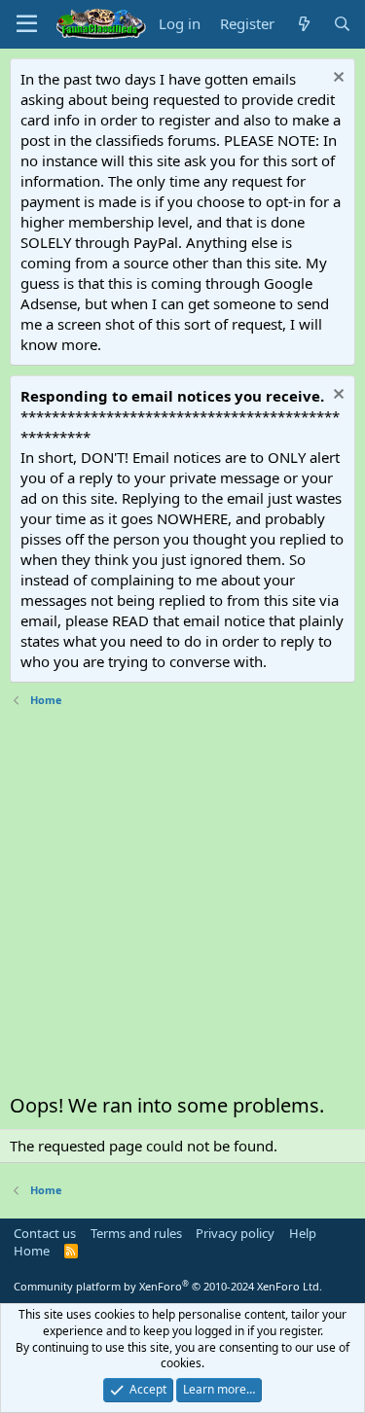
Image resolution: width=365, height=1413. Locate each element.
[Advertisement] (182, 905)
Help (302, 1233)
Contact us (45, 1233)
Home (32, 1250)
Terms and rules (136, 1233)
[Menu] (27, 24)
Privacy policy (235, 1233)
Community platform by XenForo (168, 1286)
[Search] (342, 24)
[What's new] (303, 24)
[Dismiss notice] (336, 79)
